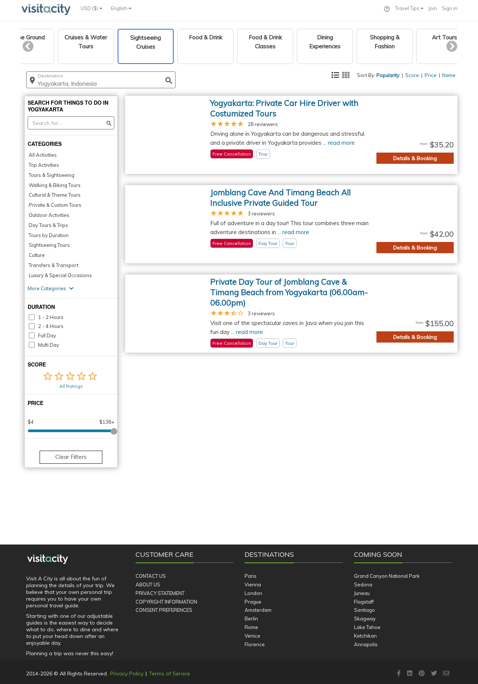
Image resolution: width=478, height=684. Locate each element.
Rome (251, 627)
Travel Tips (407, 8)
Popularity (388, 75)
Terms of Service (169, 673)
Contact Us (151, 576)
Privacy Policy (126, 673)
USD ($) (90, 8)
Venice (252, 636)
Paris (251, 576)
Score (412, 75)
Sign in (449, 8)
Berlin (251, 619)
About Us (148, 585)
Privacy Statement (160, 593)
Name (449, 75)
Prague (253, 602)
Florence (255, 644)
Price (431, 75)
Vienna (253, 585)
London (253, 593)
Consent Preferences (164, 610)
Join (432, 8)
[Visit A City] (47, 559)
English (119, 8)
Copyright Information (166, 602)
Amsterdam (258, 610)
